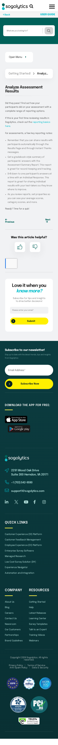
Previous (9, 222)
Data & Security (40, 668)
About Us (9, 602)
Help (31, 607)
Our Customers (13, 629)
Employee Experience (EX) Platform (23, 545)
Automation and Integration (19, 573)
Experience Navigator (16, 567)
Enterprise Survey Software (19, 551)
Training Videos (37, 635)
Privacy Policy (16, 665)
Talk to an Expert (38, 629)
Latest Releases (37, 613)
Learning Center (37, 618)
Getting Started (37, 602)
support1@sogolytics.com (27, 491)
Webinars (34, 641)
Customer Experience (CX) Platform (23, 534)
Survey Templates (38, 624)
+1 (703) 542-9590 (21, 482)
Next (47, 220)
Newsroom (10, 624)
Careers (9, 613)
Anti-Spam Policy (18, 668)
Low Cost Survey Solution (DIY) (20, 562)
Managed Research (15, 556)
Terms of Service (36, 665)
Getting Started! (20, 73)
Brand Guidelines (14, 641)
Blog (7, 607)
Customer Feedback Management (23, 540)
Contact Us (11, 618)
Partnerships (12, 635)
